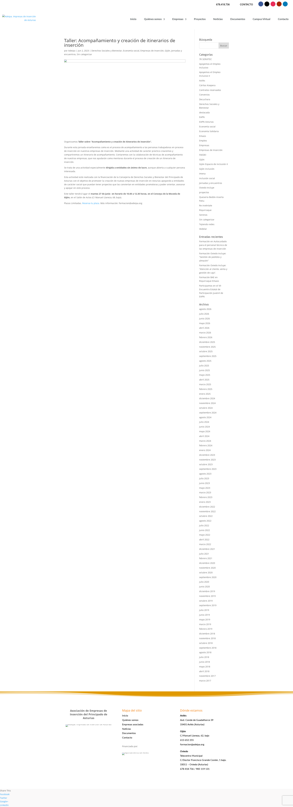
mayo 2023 (204, 487)
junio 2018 (204, 661)
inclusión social (207, 178)
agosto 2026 (205, 309)
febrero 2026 (205, 337)
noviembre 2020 (207, 567)
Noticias (218, 19)
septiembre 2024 (207, 412)
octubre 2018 (206, 643)
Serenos (203, 214)
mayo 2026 (204, 323)
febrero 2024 (205, 445)
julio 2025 (204, 365)
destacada (204, 112)
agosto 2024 (205, 417)
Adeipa (71, 50)
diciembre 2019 (207, 591)
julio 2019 (204, 610)
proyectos (204, 192)
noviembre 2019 (207, 596)
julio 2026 (204, 313)
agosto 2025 (205, 360)
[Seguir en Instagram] (273, 4)
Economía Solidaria (209, 131)
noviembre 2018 (207, 638)
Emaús (202, 136)
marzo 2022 (205, 544)
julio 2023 (204, 478)
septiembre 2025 (207, 356)
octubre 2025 (206, 351)
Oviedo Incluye (206, 187)
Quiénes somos (153, 19)
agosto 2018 (205, 652)
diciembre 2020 (207, 563)
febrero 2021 (205, 558)
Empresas (177, 19)
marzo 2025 (205, 384)
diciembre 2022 (207, 506)
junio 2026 (204, 318)
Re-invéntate (205, 205)
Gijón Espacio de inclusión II (213, 164)
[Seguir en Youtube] (279, 4)
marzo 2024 (205, 440)
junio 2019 (204, 614)
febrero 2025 (205, 389)
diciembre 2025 (207, 342)
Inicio (133, 19)
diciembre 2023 (207, 454)
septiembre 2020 (207, 577)
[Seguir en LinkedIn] (285, 4)
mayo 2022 (204, 534)
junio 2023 (204, 483)
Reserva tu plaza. (91, 203)
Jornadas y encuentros (210, 183)
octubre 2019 (206, 600)
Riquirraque (205, 210)
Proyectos (200, 19)
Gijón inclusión (206, 168)
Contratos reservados (210, 90)
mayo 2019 (204, 619)
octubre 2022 (206, 516)
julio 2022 (204, 525)
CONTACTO (246, 4)
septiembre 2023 (207, 468)
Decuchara (204, 99)
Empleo (203, 140)
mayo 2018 (204, 666)
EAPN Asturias (206, 121)
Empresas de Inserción (152, 50)
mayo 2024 (204, 431)
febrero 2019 (205, 628)
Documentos (237, 19)
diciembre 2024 (207, 398)
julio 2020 (204, 581)
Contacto (283, 19)
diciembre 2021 (207, 549)
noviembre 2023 (207, 459)
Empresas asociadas (132, 724)
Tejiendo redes (206, 224)
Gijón (167, 50)
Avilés (202, 80)
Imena (202, 173)
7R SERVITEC (205, 59)
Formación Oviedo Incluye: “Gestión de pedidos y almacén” (212, 257)
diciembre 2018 (207, 633)
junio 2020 (204, 586)
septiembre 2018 (207, 647)
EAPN (202, 117)
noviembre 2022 (207, 511)
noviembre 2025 (207, 346)
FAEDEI (202, 154)
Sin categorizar (84, 54)
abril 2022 (204, 539)
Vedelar (203, 228)
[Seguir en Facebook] (260, 4)
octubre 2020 (206, 572)
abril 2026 (204, 327)
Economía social (131, 50)
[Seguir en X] (266, 4)
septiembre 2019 (207, 605)
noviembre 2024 (207, 403)
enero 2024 (205, 450)
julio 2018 (204, 657)
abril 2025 (204, 379)
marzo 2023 (205, 492)
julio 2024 (204, 421)
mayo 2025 (204, 374)
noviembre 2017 (207, 675)
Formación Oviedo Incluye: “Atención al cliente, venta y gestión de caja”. (213, 269)
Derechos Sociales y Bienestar (106, 50)
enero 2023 (205, 501)
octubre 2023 (206, 464)
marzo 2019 (205, 624)
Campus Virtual (261, 19)
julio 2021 (204, 553)
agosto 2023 (205, 473)
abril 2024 (204, 436)
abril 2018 (204, 671)
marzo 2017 (205, 680)
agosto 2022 (205, 520)
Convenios (204, 94)
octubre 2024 (206, 407)
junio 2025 (204, 370)
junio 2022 (204, 530)
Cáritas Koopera (207, 85)
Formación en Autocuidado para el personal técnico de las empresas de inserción (213, 245)
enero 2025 (205, 393)
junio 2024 (204, 426)
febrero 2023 (205, 497)
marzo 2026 (205, 332)
